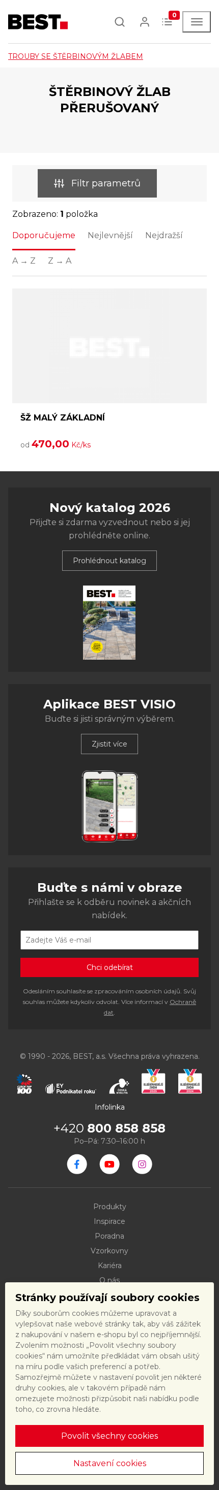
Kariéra (110, 1265)
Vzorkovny (109, 1250)
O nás (109, 1280)
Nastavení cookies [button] (109, 1463)
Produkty (109, 1206)
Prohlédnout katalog (109, 560)
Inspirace (109, 1221)
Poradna (109, 1236)
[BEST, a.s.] (77, 1164)
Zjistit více (109, 744)
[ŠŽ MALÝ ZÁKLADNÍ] (109, 345)
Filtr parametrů (106, 183)
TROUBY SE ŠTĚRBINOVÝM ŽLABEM (75, 56)
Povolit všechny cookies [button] (109, 1436)
